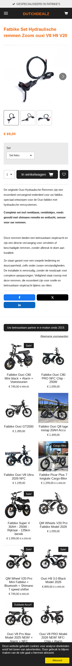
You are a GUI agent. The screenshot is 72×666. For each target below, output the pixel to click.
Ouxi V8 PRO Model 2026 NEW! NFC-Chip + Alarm (53, 637)
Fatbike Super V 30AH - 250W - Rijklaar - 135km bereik (18, 528)
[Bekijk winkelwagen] (66, 13)
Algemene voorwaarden (54, 336)
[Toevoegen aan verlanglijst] (64, 174)
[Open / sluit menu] (6, 13)
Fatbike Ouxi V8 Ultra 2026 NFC (19, 476)
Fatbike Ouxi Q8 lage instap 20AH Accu (53, 428)
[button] (11, 117)
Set (8, 147)
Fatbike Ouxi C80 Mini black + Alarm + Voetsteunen (19, 378)
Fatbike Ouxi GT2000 (18, 426)
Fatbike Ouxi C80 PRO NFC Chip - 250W (53, 378)
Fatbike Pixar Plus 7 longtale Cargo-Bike (53, 476)
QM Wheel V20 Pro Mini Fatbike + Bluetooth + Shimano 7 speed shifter (18, 584)
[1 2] (9, 174)
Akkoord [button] (57, 660)
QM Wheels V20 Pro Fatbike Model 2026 (53, 525)
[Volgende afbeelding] (62, 76)
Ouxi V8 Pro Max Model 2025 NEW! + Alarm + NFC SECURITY (19, 639)
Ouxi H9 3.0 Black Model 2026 (53, 580)
